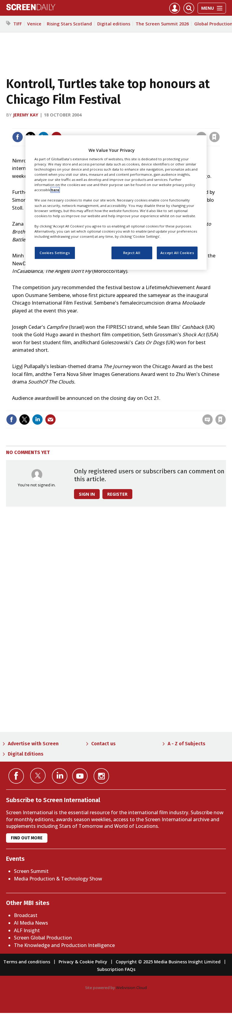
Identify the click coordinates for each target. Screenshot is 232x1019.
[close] (219, 124)
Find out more (27, 838)
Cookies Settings (55, 252)
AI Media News (31, 922)
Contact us (103, 743)
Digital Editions (26, 754)
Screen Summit (31, 871)
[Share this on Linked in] (37, 419)
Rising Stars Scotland (69, 24)
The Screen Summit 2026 (162, 24)
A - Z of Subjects (186, 743)
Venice (34, 24)
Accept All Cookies (177, 252)
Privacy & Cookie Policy (83, 962)
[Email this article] (50, 419)
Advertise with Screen (33, 743)
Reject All (131, 252)
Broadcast (25, 915)
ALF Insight (27, 930)
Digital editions (113, 24)
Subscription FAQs (116, 969)
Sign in (135, 124)
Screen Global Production (43, 937)
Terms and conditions (26, 962)
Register (117, 494)
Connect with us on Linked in (59, 776)
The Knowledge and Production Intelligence (64, 945)
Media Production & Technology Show (58, 878)
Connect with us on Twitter (38, 775)
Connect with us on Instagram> (101, 776)
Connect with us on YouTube (80, 776)
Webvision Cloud (131, 987)
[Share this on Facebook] (17, 137)
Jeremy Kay (25, 115)
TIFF (17, 24)
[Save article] (214, 137)
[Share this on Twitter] (24, 419)
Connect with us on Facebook (16, 776)
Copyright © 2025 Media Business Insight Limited (168, 962)
